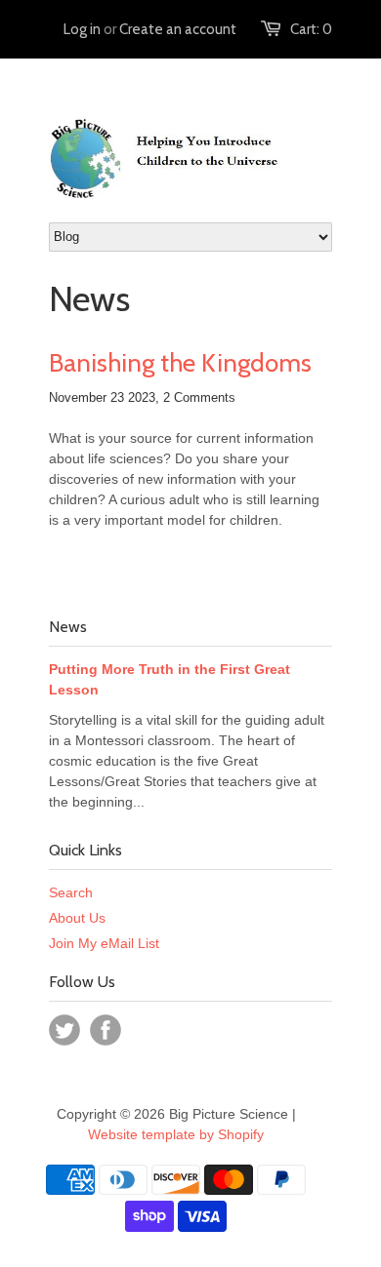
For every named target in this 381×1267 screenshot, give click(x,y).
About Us (77, 918)
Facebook (105, 1030)
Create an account (177, 29)
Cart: (311, 29)
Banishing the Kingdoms (180, 362)
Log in (82, 29)
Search (71, 892)
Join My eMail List (104, 943)
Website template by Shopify (176, 1134)
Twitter (64, 1030)
